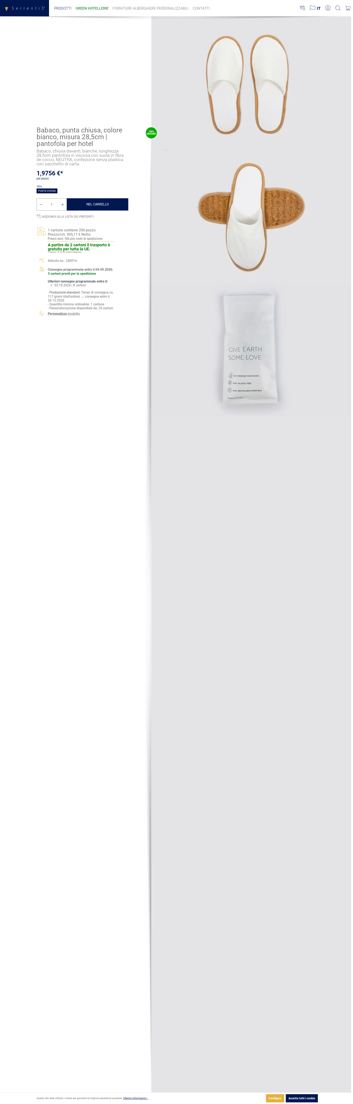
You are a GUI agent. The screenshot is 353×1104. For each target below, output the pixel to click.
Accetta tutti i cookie (301, 1098)
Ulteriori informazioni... (135, 1098)
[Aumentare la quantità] (62, 204)
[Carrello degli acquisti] (348, 8)
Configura (275, 1098)
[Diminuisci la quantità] (41, 204)
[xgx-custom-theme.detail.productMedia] (251, 82)
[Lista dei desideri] (302, 8)
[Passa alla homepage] (24, 8)
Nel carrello (97, 204)
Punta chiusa (47, 190)
